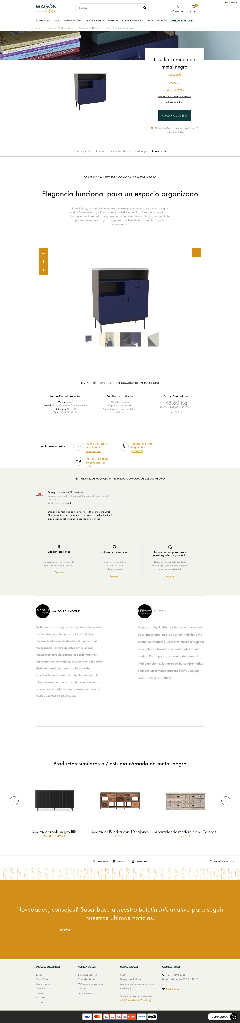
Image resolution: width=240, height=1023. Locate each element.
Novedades (42, 20)
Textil (150, 20)
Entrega (141, 151)
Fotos (100, 151)
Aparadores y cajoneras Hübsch (120, 408)
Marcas (162, 20)
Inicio (38, 28)
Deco (57, 20)
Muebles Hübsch (66, 28)
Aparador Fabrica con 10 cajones (120, 832)
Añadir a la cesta (174, 115)
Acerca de (158, 151)
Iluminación (72, 20)
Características (120, 151)
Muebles (113, 20)
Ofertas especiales (182, 20)
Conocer (59, 572)
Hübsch (49, 28)
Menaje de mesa (94, 20)
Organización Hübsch (89, 28)
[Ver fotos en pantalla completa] (196, 252)
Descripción (83, 151)
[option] (120, 300)
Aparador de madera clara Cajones (185, 832)
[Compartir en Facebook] (43, 261)
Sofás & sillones (132, 20)
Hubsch (69, 401)
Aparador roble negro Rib (54, 832)
